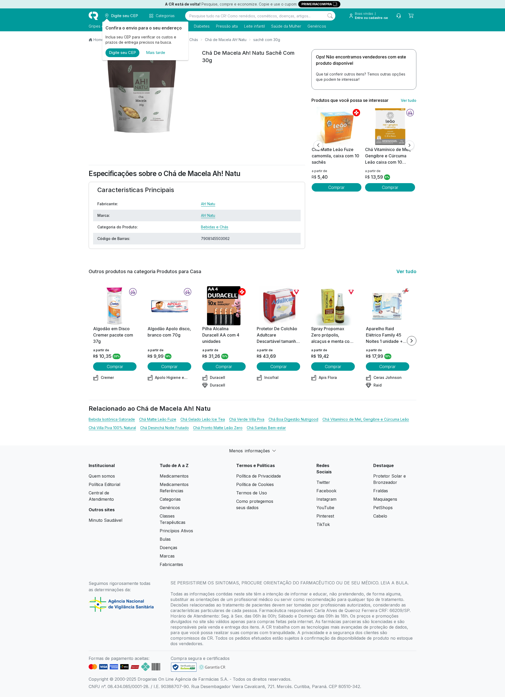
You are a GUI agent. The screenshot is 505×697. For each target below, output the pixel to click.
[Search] (330, 16)
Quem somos (102, 476)
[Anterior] (318, 145)
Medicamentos (174, 476)
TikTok (323, 524)
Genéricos (316, 26)
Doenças (168, 547)
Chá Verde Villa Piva (246, 419)
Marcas (167, 556)
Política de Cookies (255, 484)
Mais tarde (155, 52)
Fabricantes (171, 564)
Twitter (323, 482)
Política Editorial (104, 484)
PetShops (383, 507)
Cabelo (380, 516)
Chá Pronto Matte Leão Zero (218, 427)
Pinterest (325, 516)
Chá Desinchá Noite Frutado (164, 427)
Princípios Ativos (176, 530)
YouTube (325, 507)
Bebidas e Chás (214, 227)
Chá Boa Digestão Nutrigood (293, 419)
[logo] (93, 16)
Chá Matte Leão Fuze (157, 419)
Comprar (336, 187)
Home (98, 39)
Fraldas (380, 490)
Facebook (326, 490)
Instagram (326, 499)
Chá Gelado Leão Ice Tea (202, 419)
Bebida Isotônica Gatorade (112, 419)
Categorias (170, 499)
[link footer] (184, 667)
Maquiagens (385, 499)
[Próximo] (409, 145)
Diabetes (202, 26)
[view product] (336, 126)
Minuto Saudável (105, 520)
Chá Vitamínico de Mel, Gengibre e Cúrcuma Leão (365, 419)
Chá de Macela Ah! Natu (225, 39)
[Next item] (411, 340)
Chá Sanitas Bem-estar (266, 427)
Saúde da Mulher (286, 26)
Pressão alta (227, 26)
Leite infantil (254, 26)
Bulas (165, 539)
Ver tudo (408, 100)
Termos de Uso (251, 492)
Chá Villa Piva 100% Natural (112, 427)
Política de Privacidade (258, 476)
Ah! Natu (208, 204)
